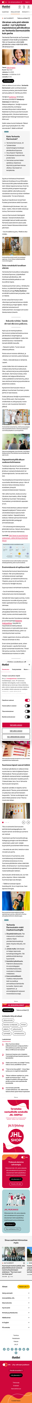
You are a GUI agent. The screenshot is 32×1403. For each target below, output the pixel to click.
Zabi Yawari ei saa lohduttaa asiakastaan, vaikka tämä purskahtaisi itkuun (15, 538)
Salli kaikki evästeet (16, 725)
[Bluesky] (23, 1349)
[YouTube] (8, 1349)
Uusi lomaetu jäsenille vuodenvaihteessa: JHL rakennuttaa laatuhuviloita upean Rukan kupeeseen (18, 1089)
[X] (27, 1349)
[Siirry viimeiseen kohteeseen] (23, 822)
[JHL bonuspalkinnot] (16, 1005)
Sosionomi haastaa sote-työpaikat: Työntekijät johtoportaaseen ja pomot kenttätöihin (17, 1056)
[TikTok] (4, 1349)
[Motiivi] (6, 7)
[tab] (3, 822)
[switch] (27, 705)
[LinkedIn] (16, 1352)
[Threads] (19, 1349)
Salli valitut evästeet (16, 731)
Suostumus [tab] (5, 669)
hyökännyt (12, 97)
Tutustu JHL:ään (16, 1184)
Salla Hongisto (11, 67)
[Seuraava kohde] (28, 822)
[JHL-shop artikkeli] (16, 1126)
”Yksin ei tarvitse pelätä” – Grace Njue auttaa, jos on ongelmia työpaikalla (17, 1070)
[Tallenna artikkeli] (24, 1263)
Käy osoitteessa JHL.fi (12, 1229)
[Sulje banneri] (29, 664)
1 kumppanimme (11, 678)
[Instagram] (16, 1349)
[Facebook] (12, 1349)
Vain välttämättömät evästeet (16, 736)
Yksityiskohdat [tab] (16, 669)
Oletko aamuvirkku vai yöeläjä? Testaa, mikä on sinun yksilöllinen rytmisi (18, 1063)
